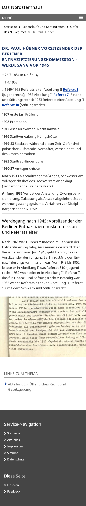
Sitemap (12, 453)
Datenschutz (15, 459)
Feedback (13, 491)
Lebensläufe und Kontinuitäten (43, 27)
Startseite (10, 27)
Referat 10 (10, 105)
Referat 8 (70, 89)
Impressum (15, 446)
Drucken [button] (13, 485)
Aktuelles (13, 440)
